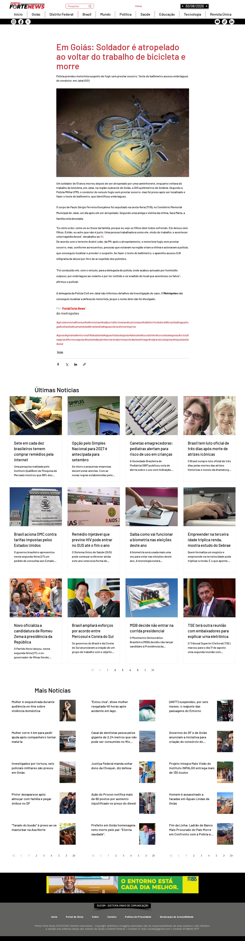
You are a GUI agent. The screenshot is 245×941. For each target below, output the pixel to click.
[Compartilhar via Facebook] (58, 364)
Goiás (60, 352)
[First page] (92, 670)
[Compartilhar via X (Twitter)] (67, 364)
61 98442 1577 (191, 928)
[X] (28, 21)
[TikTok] (224, 21)
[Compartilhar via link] (84, 364)
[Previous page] (100, 670)
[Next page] (145, 670)
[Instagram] (13, 21)
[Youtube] (217, 21)
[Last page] (153, 670)
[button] (80, 6)
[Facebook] (20, 21)
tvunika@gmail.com (158, 928)
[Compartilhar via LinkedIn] (75, 364)
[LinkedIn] (231, 21)
